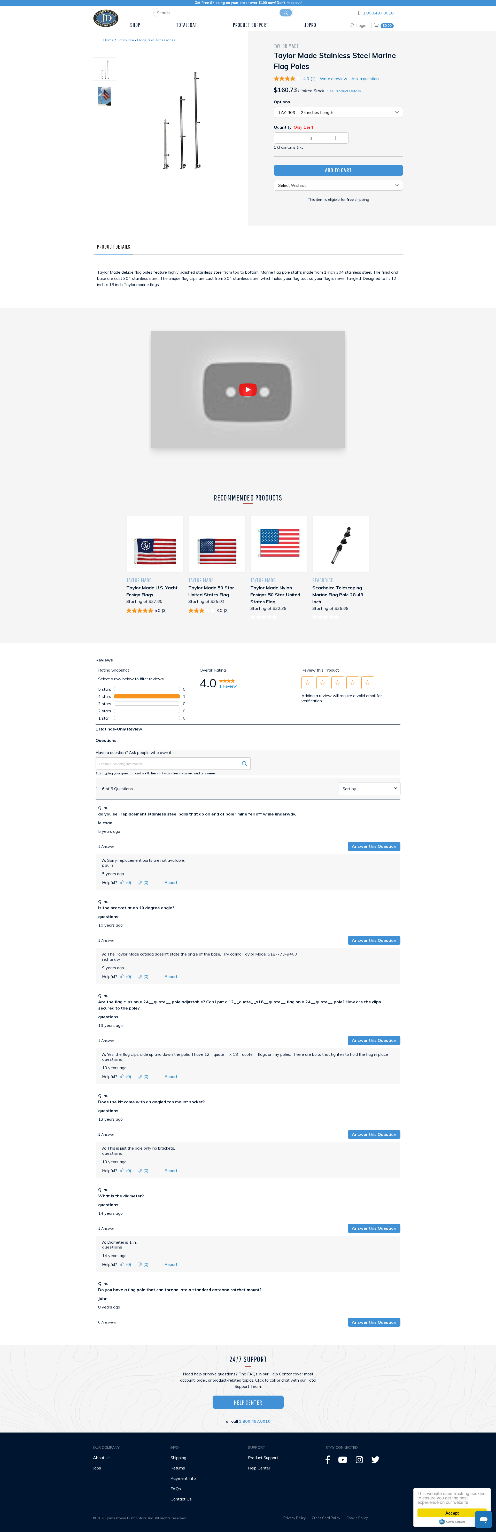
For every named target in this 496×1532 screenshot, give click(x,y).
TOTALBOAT (186, 24)
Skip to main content (49, 17)
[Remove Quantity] (287, 138)
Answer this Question (374, 846)
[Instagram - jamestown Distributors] (359, 1461)
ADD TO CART (338, 170)
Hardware (125, 40)
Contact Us (181, 1499)
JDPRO (310, 24)
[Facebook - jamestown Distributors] (327, 1461)
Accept (452, 1513)
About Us (102, 1457)
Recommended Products (248, 497)
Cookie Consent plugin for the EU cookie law (452, 1522)
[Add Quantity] (335, 138)
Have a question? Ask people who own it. (134, 752)
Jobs (97, 1468)
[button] (307, 682)
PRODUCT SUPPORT (251, 24)
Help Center (248, 1402)
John (102, 1298)
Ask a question (365, 78)
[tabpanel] (248, 283)
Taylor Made (286, 46)
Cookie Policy (357, 1518)
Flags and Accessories (156, 40)
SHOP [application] (135, 24)
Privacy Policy (294, 1518)
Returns (178, 1468)
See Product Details (344, 91)
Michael (105, 822)
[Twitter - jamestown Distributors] (375, 1461)
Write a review (333, 78)
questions (108, 916)
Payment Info (183, 1478)
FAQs (176, 1488)
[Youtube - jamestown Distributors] (343, 1461)
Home (108, 40)
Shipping (178, 1457)
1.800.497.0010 (378, 13)
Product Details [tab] (114, 246)
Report (171, 882)
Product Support (263, 1457)
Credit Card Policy (326, 1518)
